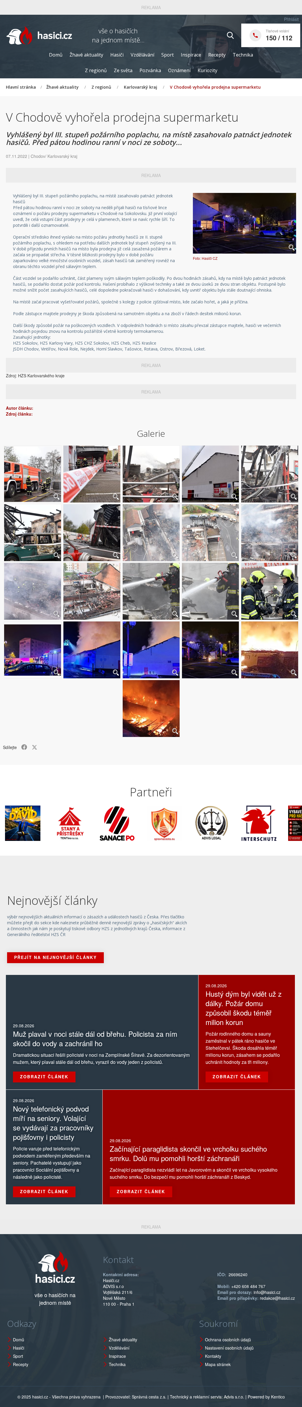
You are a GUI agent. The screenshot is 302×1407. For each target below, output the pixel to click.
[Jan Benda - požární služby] (276, 823)
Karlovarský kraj (140, 87)
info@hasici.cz (267, 1292)
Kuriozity (207, 70)
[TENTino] (40, 823)
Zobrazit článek (44, 1076)
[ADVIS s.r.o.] (182, 823)
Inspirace (191, 55)
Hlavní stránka (21, 87)
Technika (243, 55)
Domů (56, 55)
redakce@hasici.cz (277, 1298)
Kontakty (213, 1356)
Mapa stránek (218, 1364)
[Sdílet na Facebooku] (24, 747)
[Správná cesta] (134, 823)
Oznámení (179, 70)
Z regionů (96, 70)
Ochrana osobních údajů (228, 1339)
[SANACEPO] (87, 823)
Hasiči (117, 55)
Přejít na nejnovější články (55, 957)
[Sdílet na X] (34, 747)
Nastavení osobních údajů (229, 1348)
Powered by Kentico (266, 1397)
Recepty (217, 55)
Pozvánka (150, 70)
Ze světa (123, 70)
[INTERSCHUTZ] (229, 823)
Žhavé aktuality (86, 55)
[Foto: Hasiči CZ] (244, 223)
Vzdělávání (142, 55)
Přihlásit (291, 19)
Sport (167, 55)
